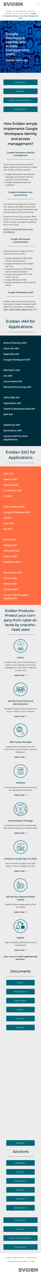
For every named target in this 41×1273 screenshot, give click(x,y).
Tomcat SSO (10, 578)
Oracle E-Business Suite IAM (19, 408)
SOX (6, 309)
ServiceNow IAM (12, 430)
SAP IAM (8, 414)
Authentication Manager (20, 820)
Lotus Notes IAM (12, 381)
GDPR (11, 309)
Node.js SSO (10, 545)
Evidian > (10, 11)
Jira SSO (8, 529)
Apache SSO (10, 479)
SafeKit (20, 937)
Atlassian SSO (11, 484)
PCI (30, 309)
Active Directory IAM (15, 342)
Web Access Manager (20, 742)
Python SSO (10, 556)
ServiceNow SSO (12, 572)
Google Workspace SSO (16, 512)
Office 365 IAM (11, 397)
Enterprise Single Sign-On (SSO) (20, 858)
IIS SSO (7, 517)
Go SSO (7, 496)
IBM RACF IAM (11, 370)
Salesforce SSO (11, 562)
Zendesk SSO (11, 589)
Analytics (20, 782)
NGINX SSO (9, 539)
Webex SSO (10, 583)
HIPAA (18, 309)
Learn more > (20, 675)
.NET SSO (8, 473)
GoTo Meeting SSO (13, 506)
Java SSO (8, 523)
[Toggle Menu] (38, 4)
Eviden (33, 1261)
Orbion (20, 657)
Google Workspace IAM (16, 359)
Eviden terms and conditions (18, 1261)
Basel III (25, 309)
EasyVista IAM (11, 354)
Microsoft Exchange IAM (17, 387)
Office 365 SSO (11, 550)
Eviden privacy (32, 1257)
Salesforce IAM (11, 424)
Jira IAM (7, 375)
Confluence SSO (12, 490)
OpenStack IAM (12, 403)
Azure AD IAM (11, 348)
